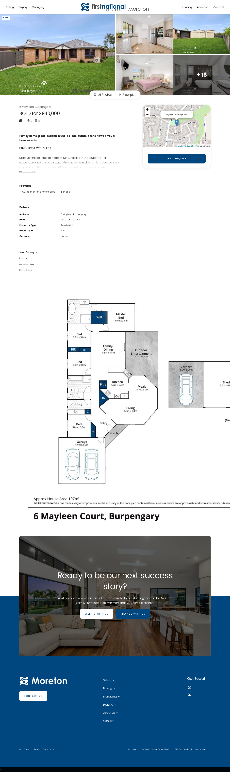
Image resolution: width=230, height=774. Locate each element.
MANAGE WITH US (133, 613)
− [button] (147, 114)
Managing (38, 7)
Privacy (37, 749)
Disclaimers (48, 749)
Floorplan (129, 95)
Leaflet (180, 145)
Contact (218, 7)
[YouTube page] (199, 694)
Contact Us (33, 696)
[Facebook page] (199, 688)
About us (202, 7)
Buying (23, 7)
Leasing (187, 7)
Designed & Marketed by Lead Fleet (195, 749)
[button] (23, 258)
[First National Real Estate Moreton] (115, 7)
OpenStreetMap (193, 145)
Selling (10, 7)
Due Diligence (25, 749)
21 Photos (104, 95)
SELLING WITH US (97, 613)
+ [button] (147, 109)
